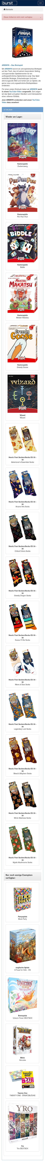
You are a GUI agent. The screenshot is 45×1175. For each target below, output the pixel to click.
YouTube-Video (15, 91)
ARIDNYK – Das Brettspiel (12, 65)
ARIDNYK (33, 89)
